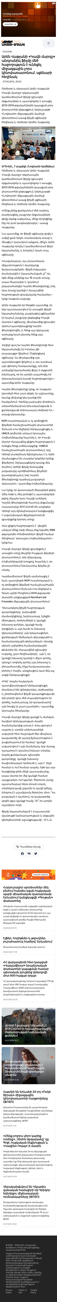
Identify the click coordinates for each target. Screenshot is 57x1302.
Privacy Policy (9, 1291)
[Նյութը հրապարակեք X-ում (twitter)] (35, 853)
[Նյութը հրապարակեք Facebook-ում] (22, 853)
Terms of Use (22, 1291)
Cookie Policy (34, 1291)
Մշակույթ (7, 52)
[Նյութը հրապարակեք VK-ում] (29, 853)
